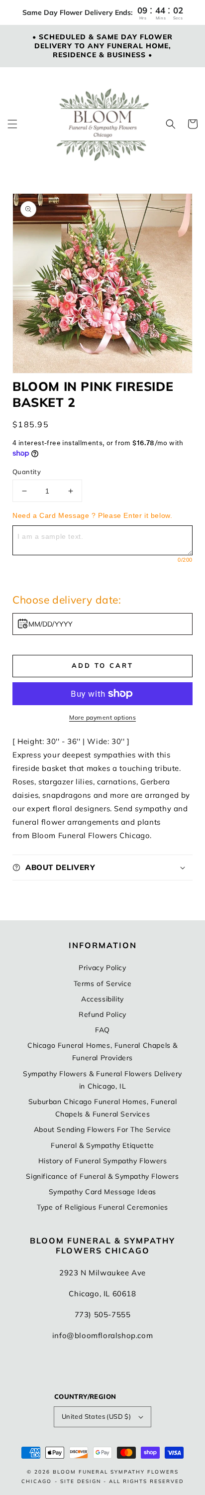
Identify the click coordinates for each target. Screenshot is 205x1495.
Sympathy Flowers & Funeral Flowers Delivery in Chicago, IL (102, 1080)
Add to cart (102, 665)
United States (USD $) (96, 1416)
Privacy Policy (102, 967)
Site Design (80, 1481)
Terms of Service (103, 983)
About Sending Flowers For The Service (102, 1129)
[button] (12, 124)
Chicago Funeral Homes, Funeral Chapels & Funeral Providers (102, 1051)
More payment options (102, 717)
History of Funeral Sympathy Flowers (102, 1160)
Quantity (26, 472)
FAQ (102, 1029)
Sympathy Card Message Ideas (102, 1191)
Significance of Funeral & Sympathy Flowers (102, 1176)
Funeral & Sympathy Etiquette (102, 1145)
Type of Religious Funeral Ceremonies (102, 1207)
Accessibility (102, 999)
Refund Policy (102, 1014)
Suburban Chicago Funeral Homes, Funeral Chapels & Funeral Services (102, 1108)
